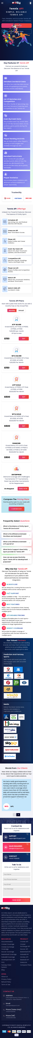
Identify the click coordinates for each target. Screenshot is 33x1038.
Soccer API (24, 949)
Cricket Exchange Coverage (7, 948)
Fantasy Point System (6, 966)
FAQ (2, 962)
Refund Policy (6, 982)
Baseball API (24, 960)
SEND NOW (16, 900)
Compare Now (16, 509)
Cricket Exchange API (25, 945)
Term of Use (5, 984)
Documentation (7, 942)
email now (23, 489)
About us (4, 977)
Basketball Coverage (8, 954)
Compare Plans (25, 965)
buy (23, 339)
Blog (2, 970)
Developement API (8, 960)
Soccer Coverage (7, 952)
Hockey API (24, 957)
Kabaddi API (24, 954)
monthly (12, 310)
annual (21, 310)
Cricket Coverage (7, 944)
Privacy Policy (6, 979)
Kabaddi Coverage (8, 957)
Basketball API (25, 952)
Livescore (23, 962)
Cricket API (24, 942)
